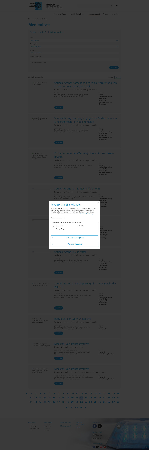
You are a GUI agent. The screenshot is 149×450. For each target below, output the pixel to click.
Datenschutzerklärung (86, 214)
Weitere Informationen (57, 218)
